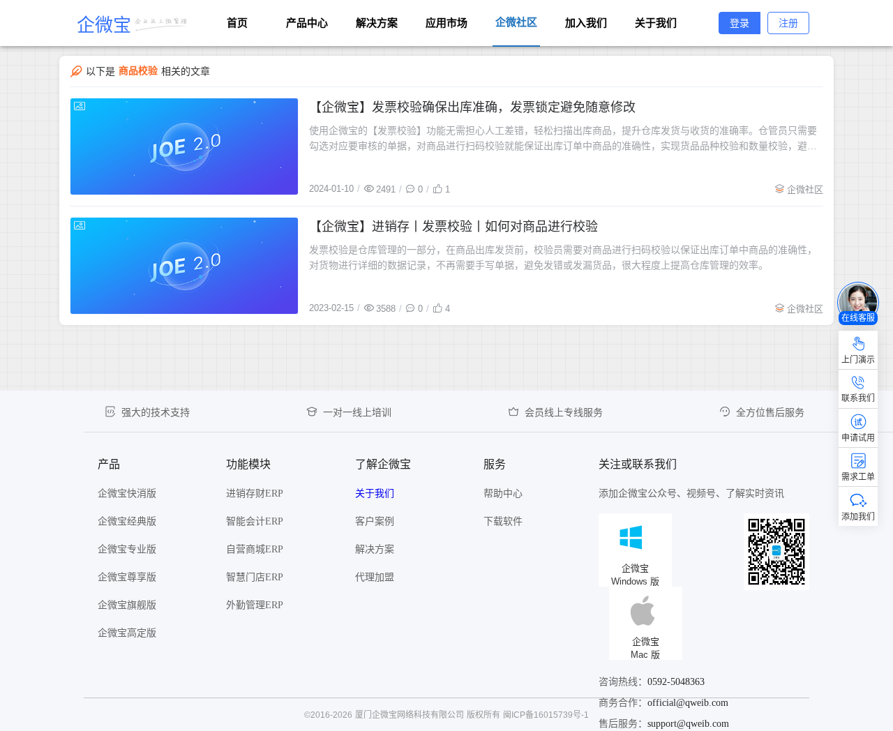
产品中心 (307, 23)
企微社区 (805, 189)
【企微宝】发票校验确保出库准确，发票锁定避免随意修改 (472, 107)
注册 (788, 23)
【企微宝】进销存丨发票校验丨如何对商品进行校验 (453, 227)
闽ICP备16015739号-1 (546, 715)
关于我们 (656, 23)
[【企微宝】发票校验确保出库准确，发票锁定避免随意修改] (184, 146)
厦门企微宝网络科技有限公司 (409, 715)
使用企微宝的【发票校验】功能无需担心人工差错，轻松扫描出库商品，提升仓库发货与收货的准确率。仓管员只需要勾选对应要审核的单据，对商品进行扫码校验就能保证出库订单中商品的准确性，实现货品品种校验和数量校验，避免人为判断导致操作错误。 (563, 139)
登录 (739, 23)
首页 (237, 23)
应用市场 (446, 23)
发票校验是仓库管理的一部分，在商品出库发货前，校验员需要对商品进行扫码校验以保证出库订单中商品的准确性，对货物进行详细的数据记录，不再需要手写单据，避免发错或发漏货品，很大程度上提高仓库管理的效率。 (563, 257)
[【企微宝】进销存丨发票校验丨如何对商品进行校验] (184, 266)
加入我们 (586, 23)
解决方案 (377, 23)
